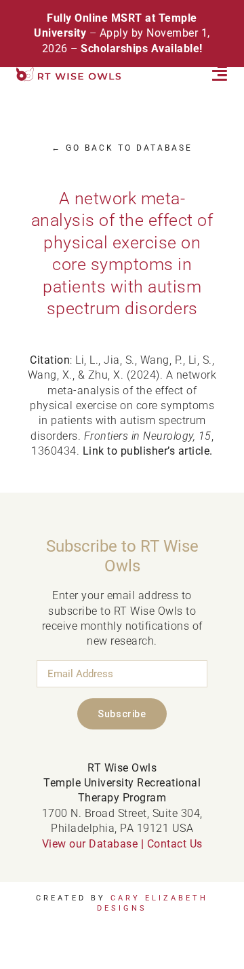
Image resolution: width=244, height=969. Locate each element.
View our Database (90, 843)
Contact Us (175, 843)
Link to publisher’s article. (148, 450)
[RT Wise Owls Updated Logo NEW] (69, 72)
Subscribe (122, 713)
